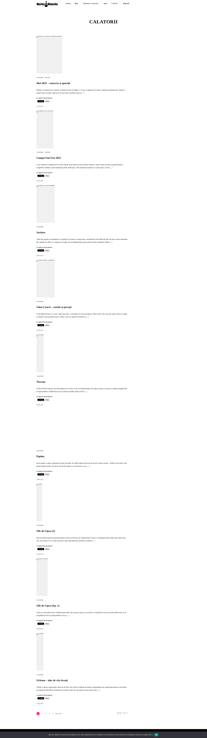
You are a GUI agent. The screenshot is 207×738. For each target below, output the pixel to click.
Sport (106, 3)
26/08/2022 (39, 405)
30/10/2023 (39, 330)
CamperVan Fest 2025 (48, 157)
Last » (60, 713)
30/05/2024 (39, 255)
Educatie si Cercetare (90, 3)
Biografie (126, 3)
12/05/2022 (39, 703)
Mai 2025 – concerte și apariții (53, 83)
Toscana (40, 381)
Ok (156, 735)
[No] (204, 735)
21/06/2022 (39, 554)
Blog (76, 3)
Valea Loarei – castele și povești (53, 307)
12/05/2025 (39, 106)
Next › (57, 713)
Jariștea (40, 232)
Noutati (68, 3)
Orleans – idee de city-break (52, 680)
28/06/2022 (39, 479)
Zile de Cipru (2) (45, 531)
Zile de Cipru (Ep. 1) (47, 605)
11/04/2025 (39, 181)
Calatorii (114, 3)
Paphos (40, 456)
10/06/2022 (39, 629)
